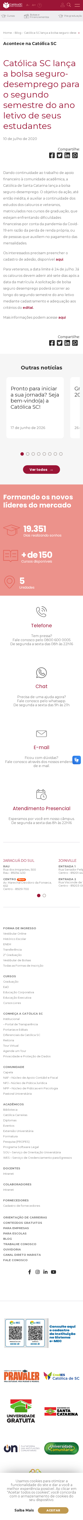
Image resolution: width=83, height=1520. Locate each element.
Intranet (8, 1173)
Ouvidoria (12, 1249)
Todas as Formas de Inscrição (23, 965)
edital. (28, 308)
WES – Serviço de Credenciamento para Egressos (37, 1157)
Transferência (12, 949)
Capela (8, 1072)
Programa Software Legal (21, 1147)
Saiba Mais (24, 1510)
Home (7, 32)
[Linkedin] (67, 155)
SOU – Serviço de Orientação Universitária (32, 1152)
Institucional (11, 1019)
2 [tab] (27, 454)
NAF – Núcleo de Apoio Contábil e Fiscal (30, 1077)
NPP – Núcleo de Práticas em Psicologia (30, 1088)
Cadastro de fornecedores (21, 1205)
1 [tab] (22, 454)
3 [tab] (33, 454)
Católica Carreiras (15, 1115)
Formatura (10, 1136)
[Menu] (77, 5)
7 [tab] (55, 454)
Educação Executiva (17, 997)
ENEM (7, 944)
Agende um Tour (14, 1051)
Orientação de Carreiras (25, 1217)
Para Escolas (15, 1233)
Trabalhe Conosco (19, 1244)
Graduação (11, 981)
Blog (18, 32)
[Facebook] (52, 155)
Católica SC (12, 5)
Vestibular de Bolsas (17, 960)
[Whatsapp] (75, 155)
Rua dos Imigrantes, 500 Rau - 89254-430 (19, 871)
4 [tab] (38, 454)
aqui (59, 259)
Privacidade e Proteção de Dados (26, 1056)
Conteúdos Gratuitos (22, 1222)
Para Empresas (16, 1228)
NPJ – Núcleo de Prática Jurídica (25, 1083)
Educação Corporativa (18, 992)
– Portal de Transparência (20, 1024)
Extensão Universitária (18, 1131)
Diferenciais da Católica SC (21, 1035)
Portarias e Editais (15, 1029)
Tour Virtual (11, 1045)
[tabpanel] (35, 407)
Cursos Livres (12, 1003)
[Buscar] (69, 5)
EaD (6, 987)
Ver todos (38, 469)
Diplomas (9, 1120)
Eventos (8, 1125)
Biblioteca (10, 1109)
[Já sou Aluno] (63, 5)
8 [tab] (61, 454)
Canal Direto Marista (22, 1254)
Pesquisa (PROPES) (16, 1141)
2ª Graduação (12, 955)
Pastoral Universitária (17, 1093)
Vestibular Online (14, 933)
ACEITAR (53, 1510)
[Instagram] (38, 1272)
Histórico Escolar (14, 939)
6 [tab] (50, 454)
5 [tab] (44, 454)
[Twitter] (59, 155)
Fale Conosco (15, 1260)
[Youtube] (54, 1272)
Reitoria (8, 1040)
